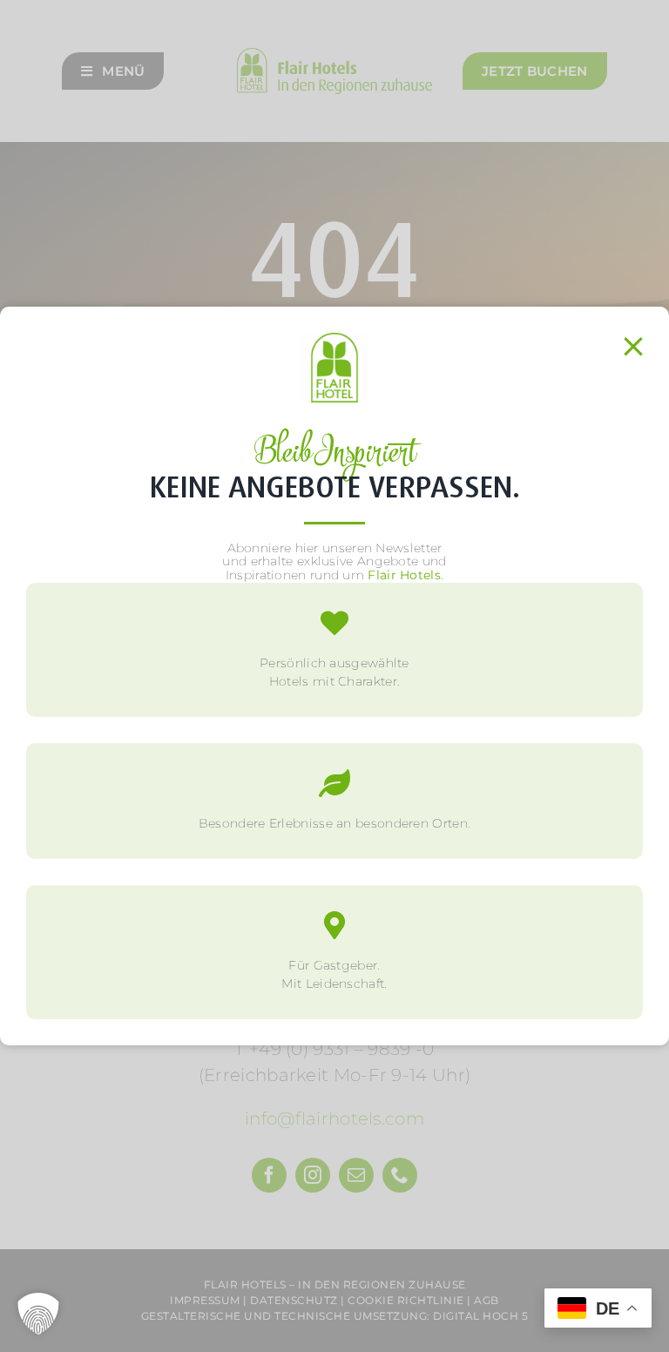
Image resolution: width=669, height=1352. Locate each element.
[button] (38, 1313)
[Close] (633, 347)
